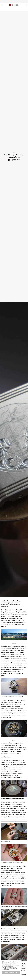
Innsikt (14, 152)
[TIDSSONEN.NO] (14, 5)
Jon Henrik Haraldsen (16, 159)
